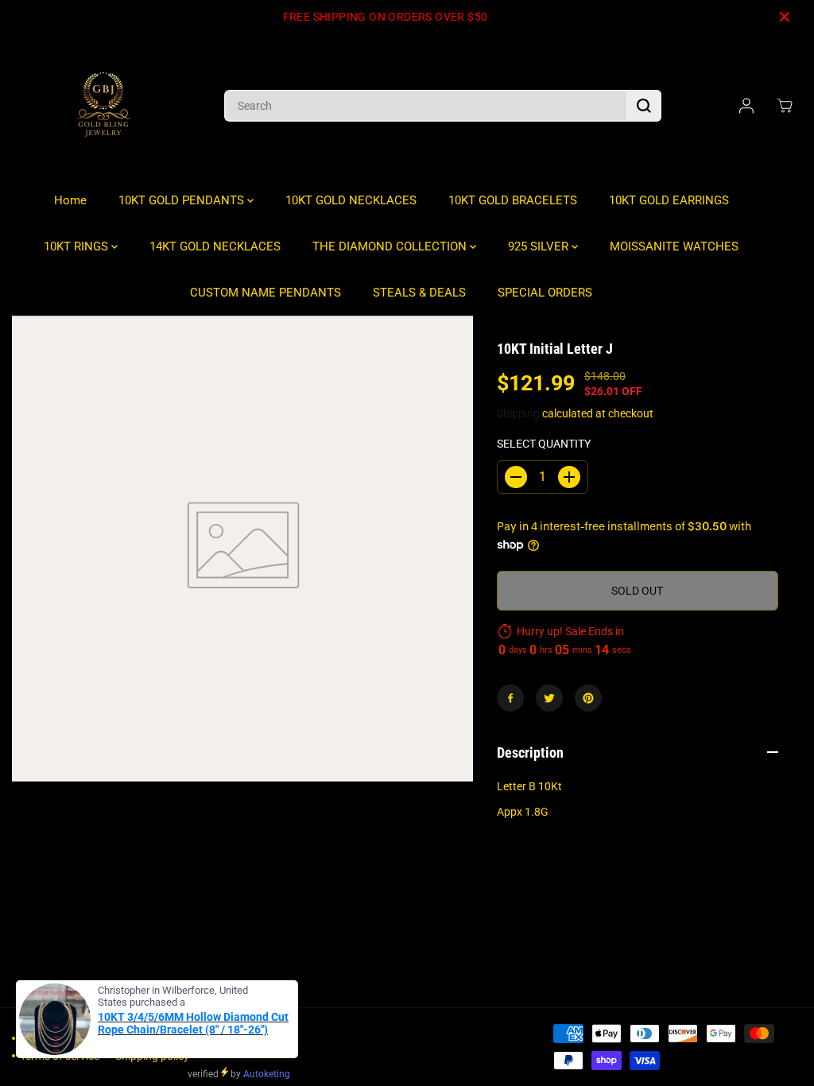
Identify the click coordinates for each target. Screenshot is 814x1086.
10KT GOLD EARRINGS (669, 200)
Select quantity (544, 443)
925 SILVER (540, 246)
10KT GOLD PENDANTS (182, 200)
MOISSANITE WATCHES (674, 246)
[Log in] (746, 105)
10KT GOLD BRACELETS (512, 200)
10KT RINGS (77, 246)
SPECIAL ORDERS (545, 292)
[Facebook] (510, 698)
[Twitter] (549, 698)
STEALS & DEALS (419, 292)
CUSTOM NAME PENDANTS (265, 292)
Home (70, 200)
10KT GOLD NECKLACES (351, 200)
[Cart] (784, 105)
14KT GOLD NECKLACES (215, 246)
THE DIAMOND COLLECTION (391, 246)
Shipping (518, 413)
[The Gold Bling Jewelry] (103, 105)
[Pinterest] (588, 698)
